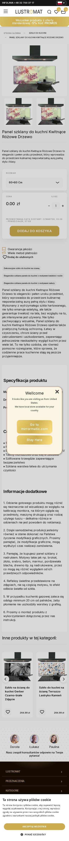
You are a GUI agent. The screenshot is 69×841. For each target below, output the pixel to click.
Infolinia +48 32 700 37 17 (18, 2)
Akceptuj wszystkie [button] (34, 826)
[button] (34, 834)
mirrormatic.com (34, 427)
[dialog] (34, 817)
